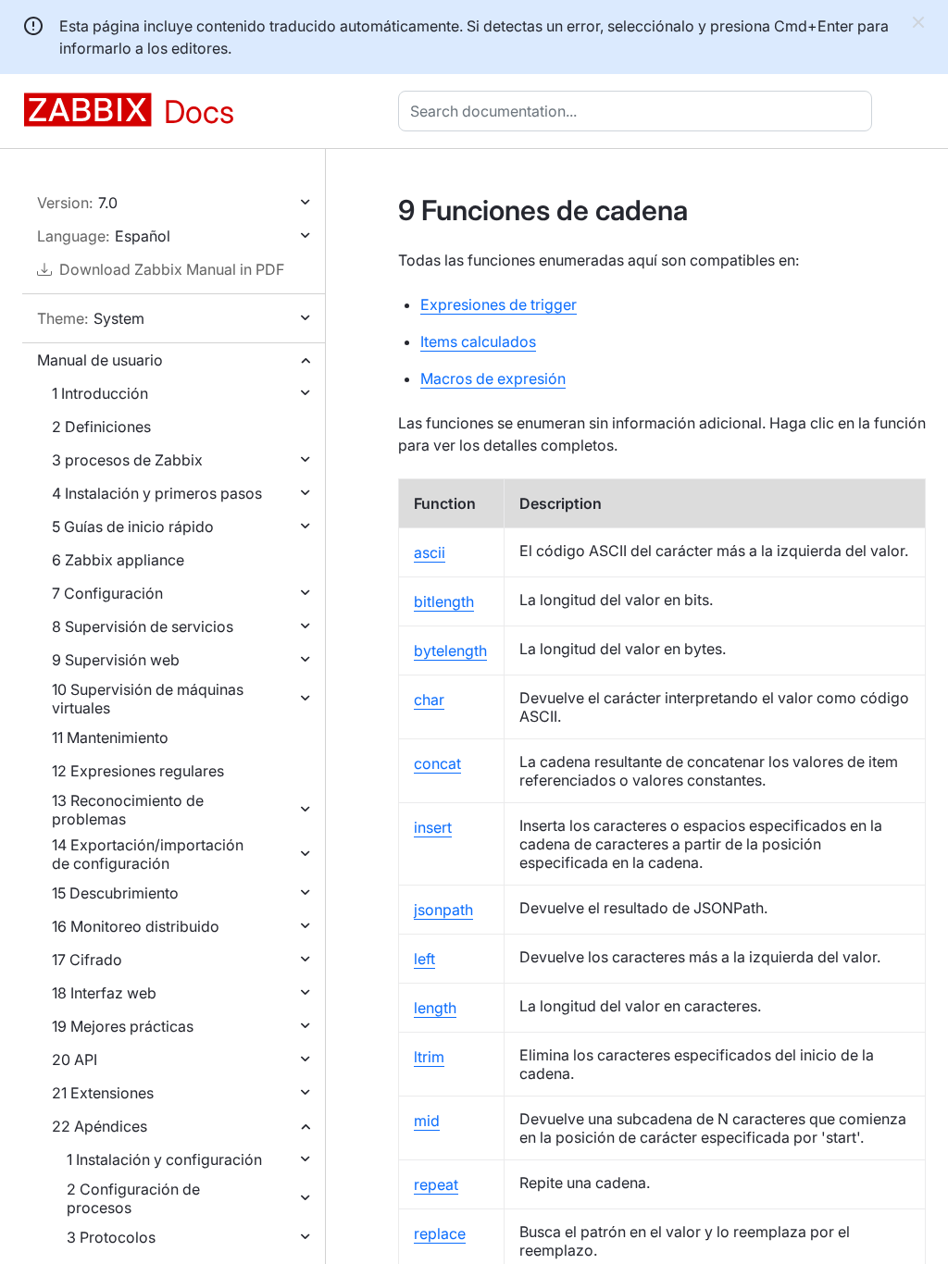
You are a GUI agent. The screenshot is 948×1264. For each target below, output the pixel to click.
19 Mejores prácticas (122, 1026)
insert (433, 827)
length (435, 1007)
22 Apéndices (99, 1126)
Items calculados (478, 341)
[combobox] (638, 111)
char (429, 699)
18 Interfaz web (104, 993)
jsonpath (443, 909)
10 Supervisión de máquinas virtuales (147, 698)
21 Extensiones (103, 1093)
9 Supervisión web (116, 660)
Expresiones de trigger (498, 304)
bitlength (444, 601)
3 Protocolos (111, 1237)
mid (427, 1120)
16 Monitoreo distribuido (135, 926)
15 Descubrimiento (115, 893)
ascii (429, 552)
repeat (436, 1184)
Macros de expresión (493, 378)
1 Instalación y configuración (164, 1159)
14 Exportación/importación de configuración (147, 854)
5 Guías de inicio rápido (133, 526)
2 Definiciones (101, 426)
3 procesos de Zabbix (127, 460)
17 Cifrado (87, 959)
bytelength (450, 650)
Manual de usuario (100, 360)
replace (440, 1233)
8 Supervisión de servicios (142, 626)
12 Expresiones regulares (138, 771)
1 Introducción (100, 393)
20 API (74, 1059)
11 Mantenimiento (110, 737)
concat (437, 763)
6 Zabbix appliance (118, 560)
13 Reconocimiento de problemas (128, 809)
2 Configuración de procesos (133, 1198)
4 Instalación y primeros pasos (157, 493)
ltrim (429, 1056)
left (424, 958)
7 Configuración (107, 593)
